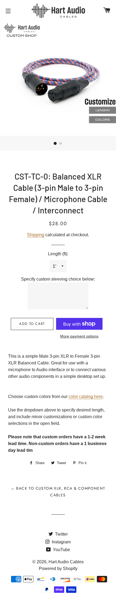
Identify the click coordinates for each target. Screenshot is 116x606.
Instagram (61, 542)
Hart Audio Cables (66, 562)
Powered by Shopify (58, 568)
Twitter (61, 534)
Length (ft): (58, 254)
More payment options (79, 336)
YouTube (61, 549)
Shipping (35, 234)
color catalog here (86, 396)
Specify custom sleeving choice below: (58, 279)
